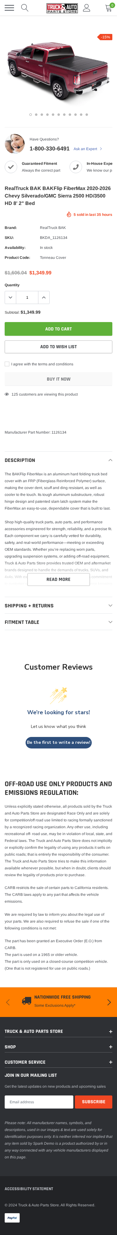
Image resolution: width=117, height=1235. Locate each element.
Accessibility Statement (29, 1189)
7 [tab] (64, 114)
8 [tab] (70, 114)
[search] (25, 8)
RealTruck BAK (53, 228)
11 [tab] (86, 114)
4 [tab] (47, 114)
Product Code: (17, 257)
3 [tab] (42, 114)
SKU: (9, 237)
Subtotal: (12, 312)
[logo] (59, 8)
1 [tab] (30, 114)
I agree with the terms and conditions (41, 364)
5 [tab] (53, 114)
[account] (86, 8)
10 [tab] (81, 114)
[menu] (9, 7)
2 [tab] (36, 114)
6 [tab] (58, 114)
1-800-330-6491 (50, 148)
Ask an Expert (86, 149)
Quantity (12, 285)
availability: (15, 247)
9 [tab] (75, 114)
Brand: (11, 228)
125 (15, 394)
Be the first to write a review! (58, 742)
